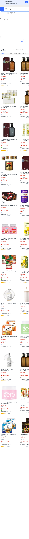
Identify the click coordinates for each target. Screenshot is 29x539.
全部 (2, 12)
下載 (26, 2)
